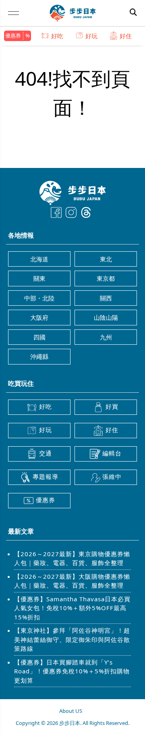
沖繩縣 (39, 356)
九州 (106, 337)
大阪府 (39, 317)
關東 (39, 278)
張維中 (112, 476)
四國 (39, 337)
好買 (112, 406)
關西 (106, 298)
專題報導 (45, 476)
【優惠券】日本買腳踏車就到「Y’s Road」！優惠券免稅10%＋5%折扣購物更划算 (72, 671)
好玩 (91, 36)
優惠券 (13, 35)
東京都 (106, 278)
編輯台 (112, 453)
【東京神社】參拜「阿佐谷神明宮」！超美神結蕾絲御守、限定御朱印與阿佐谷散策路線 (72, 639)
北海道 (39, 259)
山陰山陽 (106, 317)
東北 (106, 259)
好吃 (57, 36)
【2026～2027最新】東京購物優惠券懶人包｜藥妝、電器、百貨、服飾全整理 (72, 558)
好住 (126, 36)
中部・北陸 (39, 298)
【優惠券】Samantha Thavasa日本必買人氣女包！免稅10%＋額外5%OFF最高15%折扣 (72, 608)
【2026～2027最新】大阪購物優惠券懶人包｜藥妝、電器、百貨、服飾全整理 (72, 581)
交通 (45, 453)
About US (70, 710)
